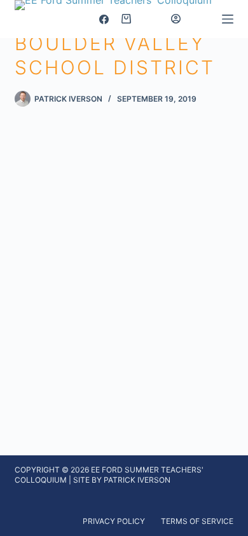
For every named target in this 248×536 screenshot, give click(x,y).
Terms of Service (197, 521)
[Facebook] (104, 19)
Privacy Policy (114, 521)
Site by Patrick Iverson (121, 480)
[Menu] (227, 19)
